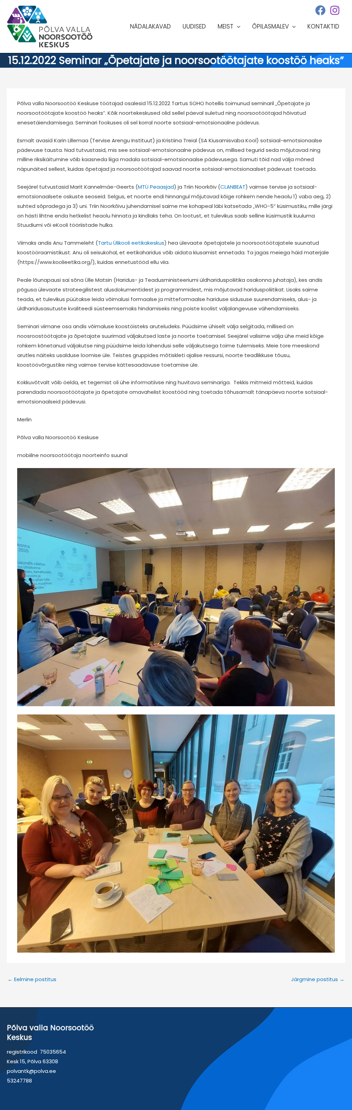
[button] (236, 26)
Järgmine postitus (317, 979)
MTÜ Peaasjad (156, 186)
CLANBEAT (232, 186)
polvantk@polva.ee (31, 1071)
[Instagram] (335, 10)
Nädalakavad (150, 26)
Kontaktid (323, 26)
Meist (225, 26)
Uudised (194, 26)
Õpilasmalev (270, 26)
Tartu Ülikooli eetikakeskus (131, 242)
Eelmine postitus (32, 979)
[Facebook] (320, 10)
